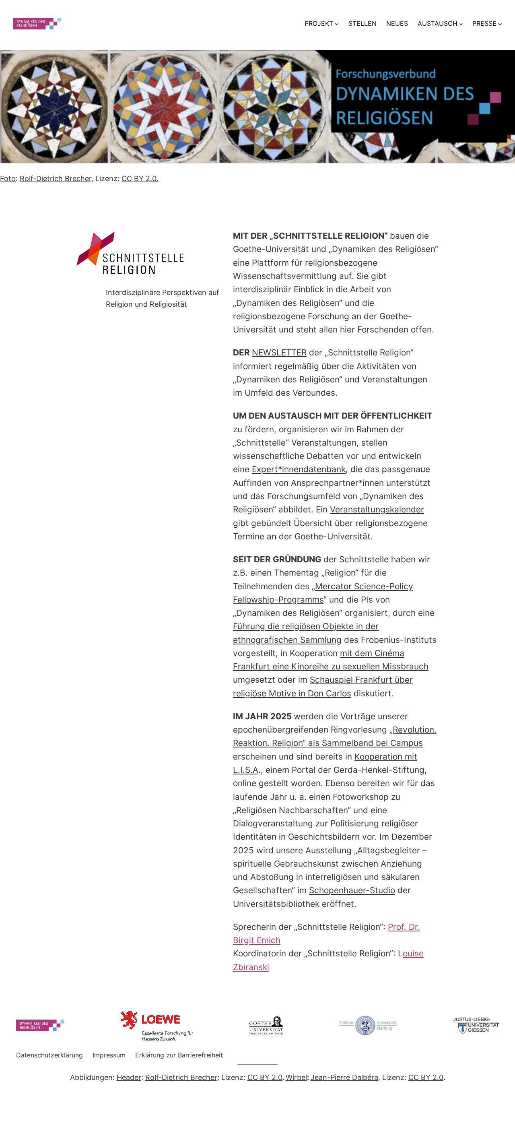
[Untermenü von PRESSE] (500, 23)
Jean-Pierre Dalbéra (344, 1077)
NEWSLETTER (279, 352)
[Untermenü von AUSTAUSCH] (461, 23)
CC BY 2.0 (264, 1077)
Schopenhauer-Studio (352, 890)
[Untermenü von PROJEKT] (337, 23)
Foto (8, 178)
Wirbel (296, 1077)
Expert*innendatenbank (299, 469)
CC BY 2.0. (140, 178)
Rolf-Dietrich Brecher (55, 178)
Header (129, 1077)
